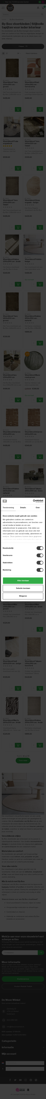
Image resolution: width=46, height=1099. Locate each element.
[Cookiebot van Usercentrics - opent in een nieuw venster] (33, 501)
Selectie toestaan (23, 588)
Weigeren (23, 596)
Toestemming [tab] (8, 508)
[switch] (40, 555)
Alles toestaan (23, 581)
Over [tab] (38, 508)
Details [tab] (23, 508)
